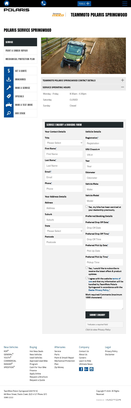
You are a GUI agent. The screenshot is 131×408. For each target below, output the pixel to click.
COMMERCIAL (10, 360)
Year (87, 160)
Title (47, 137)
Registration (91, 137)
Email (48, 171)
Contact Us (84, 351)
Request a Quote (37, 380)
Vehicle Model (92, 195)
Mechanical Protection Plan (20, 59)
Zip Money (59, 367)
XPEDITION (9, 367)
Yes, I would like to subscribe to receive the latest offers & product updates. (105, 271)
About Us (83, 354)
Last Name (50, 160)
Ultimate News (85, 364)
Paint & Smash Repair (16, 50)
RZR (6, 351)
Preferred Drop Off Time (97, 233)
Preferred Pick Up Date (96, 245)
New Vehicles (36, 354)
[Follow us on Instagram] (92, 369)
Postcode (49, 236)
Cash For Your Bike (38, 367)
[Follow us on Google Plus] (87, 369)
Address (49, 202)
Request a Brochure (39, 376)
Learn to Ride (85, 360)
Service (9, 42)
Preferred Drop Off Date (97, 222)
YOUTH (7, 357)
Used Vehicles (36, 357)
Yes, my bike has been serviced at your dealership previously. (105, 208)
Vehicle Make (91, 183)
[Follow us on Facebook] (81, 369)
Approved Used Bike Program (39, 362)
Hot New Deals (36, 351)
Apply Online (35, 373)
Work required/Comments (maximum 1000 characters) (103, 296)
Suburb (48, 214)
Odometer (90, 172)
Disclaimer (110, 354)
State (47, 225)
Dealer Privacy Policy (98, 290)
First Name (51, 148)
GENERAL (8, 354)
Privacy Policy (111, 351)
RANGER (8, 364)
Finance (33, 370)
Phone (48, 183)
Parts (56, 354)
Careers (82, 357)
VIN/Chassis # (92, 149)
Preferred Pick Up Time (96, 256)
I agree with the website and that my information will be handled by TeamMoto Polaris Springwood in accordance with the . (106, 284)
